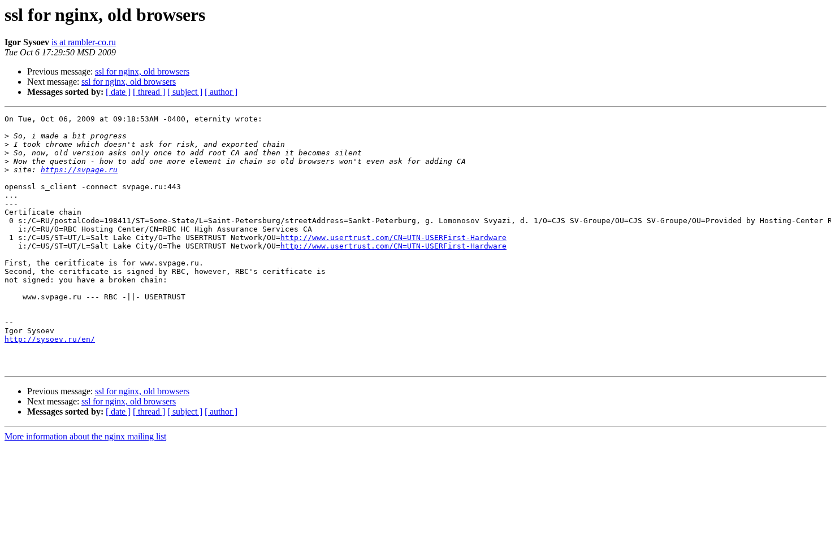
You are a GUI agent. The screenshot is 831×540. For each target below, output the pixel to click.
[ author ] (221, 92)
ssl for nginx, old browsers (142, 71)
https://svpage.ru (79, 170)
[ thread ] (149, 92)
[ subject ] (184, 92)
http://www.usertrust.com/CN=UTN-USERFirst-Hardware (393, 237)
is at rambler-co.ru (83, 42)
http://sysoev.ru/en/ (50, 339)
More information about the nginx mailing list (85, 436)
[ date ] (118, 92)
